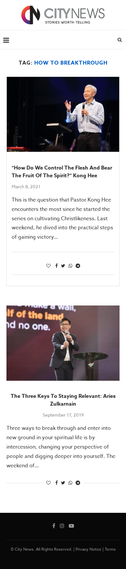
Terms (110, 549)
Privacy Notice (88, 549)
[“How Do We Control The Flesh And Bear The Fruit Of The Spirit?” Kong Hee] (63, 114)
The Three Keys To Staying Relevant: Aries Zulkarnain (63, 400)
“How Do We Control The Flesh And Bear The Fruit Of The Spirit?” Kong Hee (62, 172)
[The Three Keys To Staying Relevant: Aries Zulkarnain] (63, 343)
